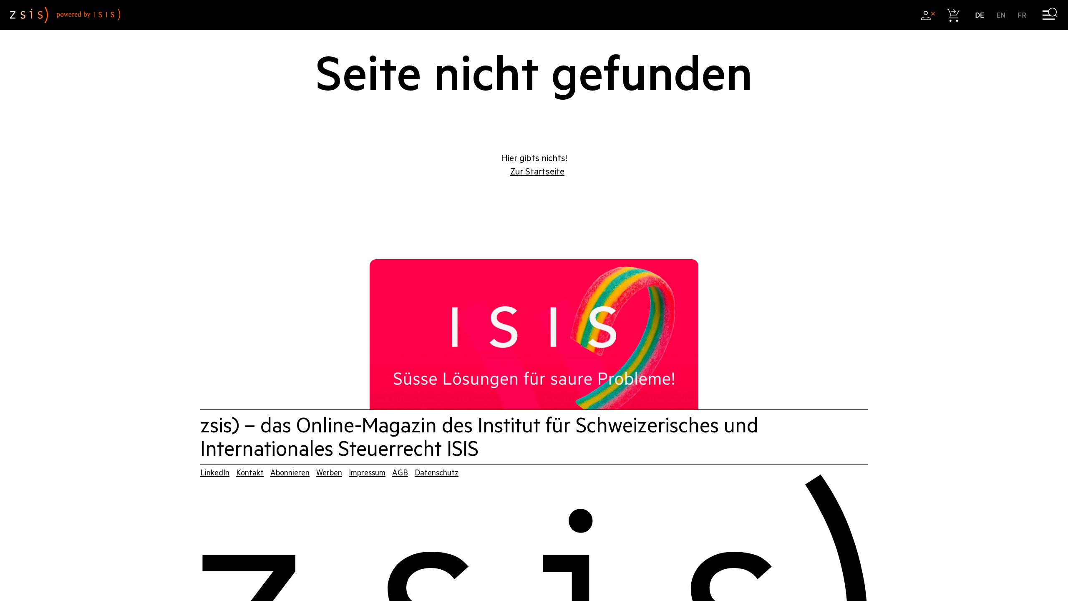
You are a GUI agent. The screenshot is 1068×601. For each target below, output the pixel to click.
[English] (1001, 15)
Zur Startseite (537, 172)
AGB (400, 472)
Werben (329, 472)
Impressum (367, 472)
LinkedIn (214, 472)
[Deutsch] (980, 15)
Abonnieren (290, 472)
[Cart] (953, 15)
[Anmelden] (927, 15)
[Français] (1022, 15)
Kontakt (250, 472)
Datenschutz (436, 472)
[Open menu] (1050, 15)
